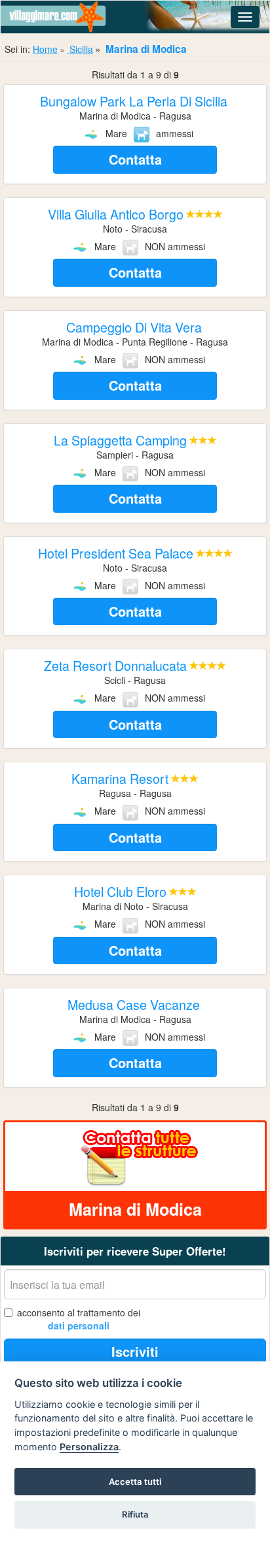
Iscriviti (135, 1351)
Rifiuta (135, 1514)
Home (45, 49)
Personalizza (89, 1446)
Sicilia (80, 49)
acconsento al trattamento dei (78, 1319)
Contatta (135, 159)
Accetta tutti (135, 1481)
